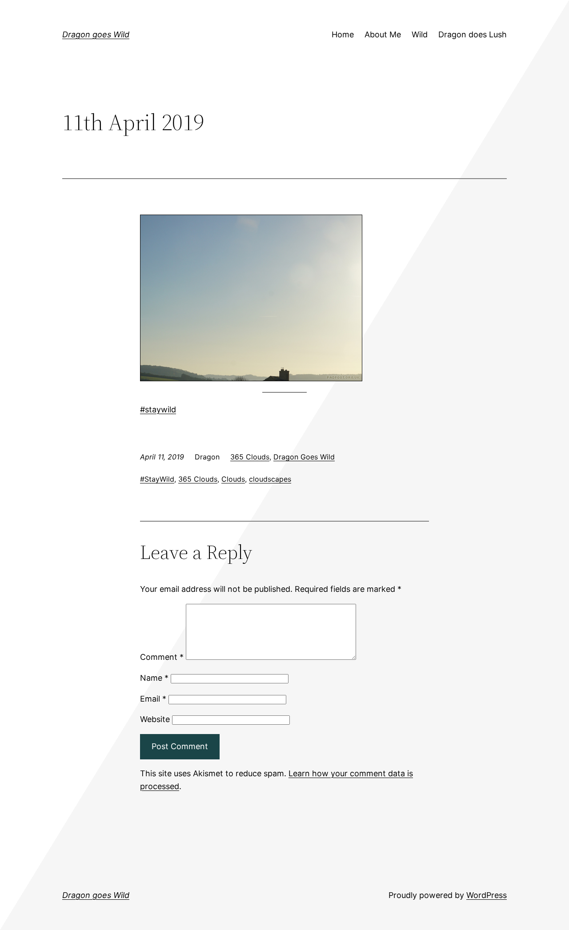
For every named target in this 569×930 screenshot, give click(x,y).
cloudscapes (270, 479)
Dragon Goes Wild (304, 456)
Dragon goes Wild (95, 34)
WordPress (486, 895)
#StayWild (157, 479)
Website (155, 719)
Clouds (233, 479)
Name (154, 678)
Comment (162, 657)
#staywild (158, 409)
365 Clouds (249, 456)
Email (153, 698)
